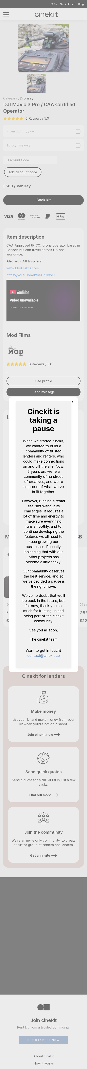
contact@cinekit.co (43, 655)
